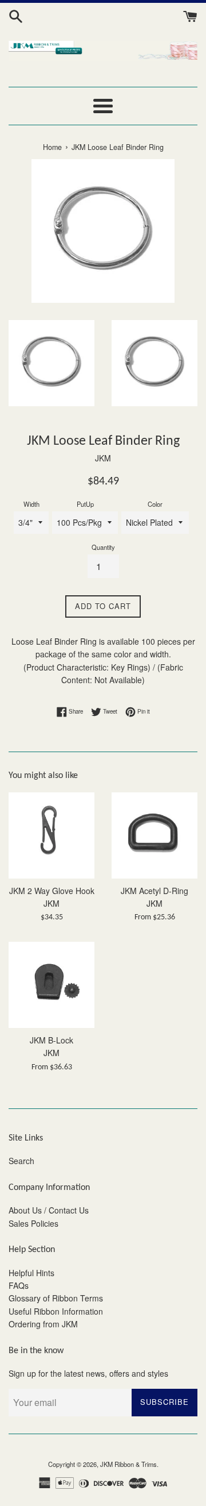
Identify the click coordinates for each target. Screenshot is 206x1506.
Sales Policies (33, 1223)
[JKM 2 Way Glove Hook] (51, 835)
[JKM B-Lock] (51, 985)
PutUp (85, 504)
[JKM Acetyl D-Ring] (154, 835)
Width (31, 504)
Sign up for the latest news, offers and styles (88, 1373)
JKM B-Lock (51, 1040)
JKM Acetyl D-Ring (154, 890)
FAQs (19, 1285)
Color (155, 504)
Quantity (103, 547)
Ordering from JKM (43, 1324)
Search (21, 1160)
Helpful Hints (31, 1272)
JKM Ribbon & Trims (128, 1464)
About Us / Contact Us (49, 1210)
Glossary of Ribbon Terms (56, 1298)
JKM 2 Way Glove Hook (51, 890)
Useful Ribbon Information (56, 1311)
